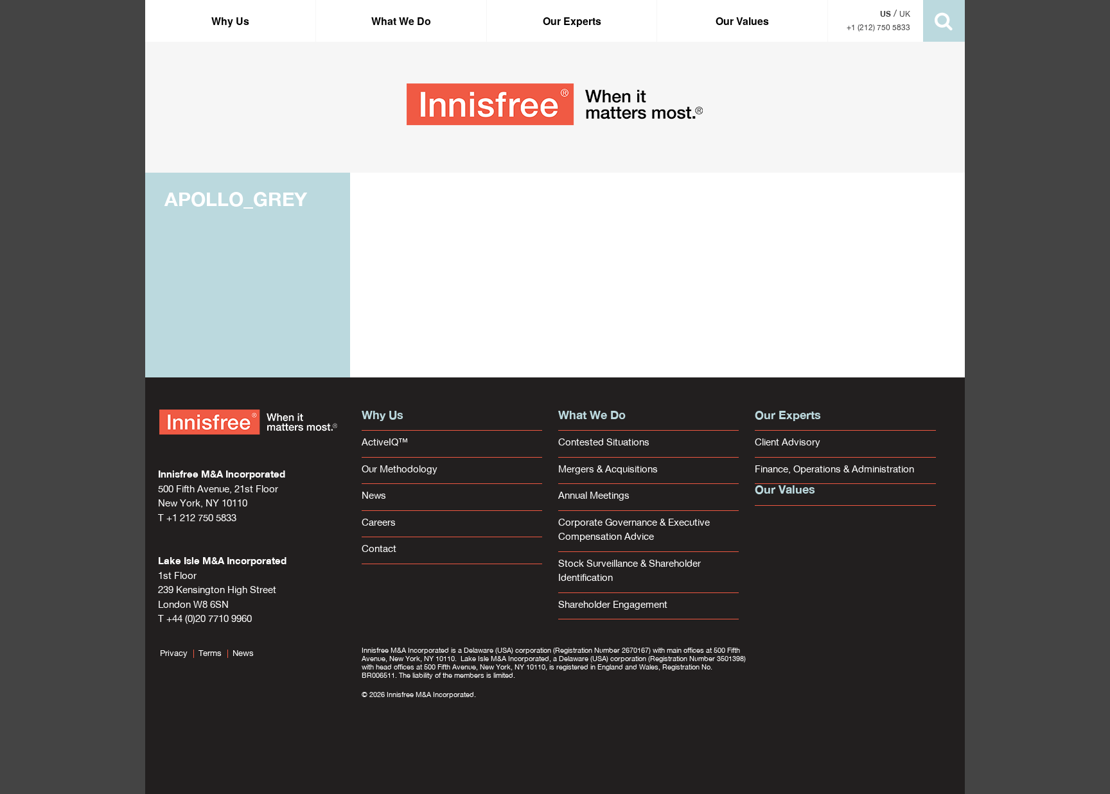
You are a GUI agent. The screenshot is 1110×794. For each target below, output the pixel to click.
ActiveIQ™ (385, 443)
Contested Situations (603, 443)
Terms (210, 654)
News (374, 496)
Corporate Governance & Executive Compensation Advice (634, 531)
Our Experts (572, 20)
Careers (379, 523)
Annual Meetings (594, 496)
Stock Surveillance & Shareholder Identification (629, 572)
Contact (379, 550)
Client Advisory (787, 443)
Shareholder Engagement (612, 605)
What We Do (401, 20)
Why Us (230, 20)
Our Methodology (399, 470)
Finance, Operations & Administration (834, 470)
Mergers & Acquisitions (608, 470)
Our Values (742, 20)
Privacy (174, 654)
